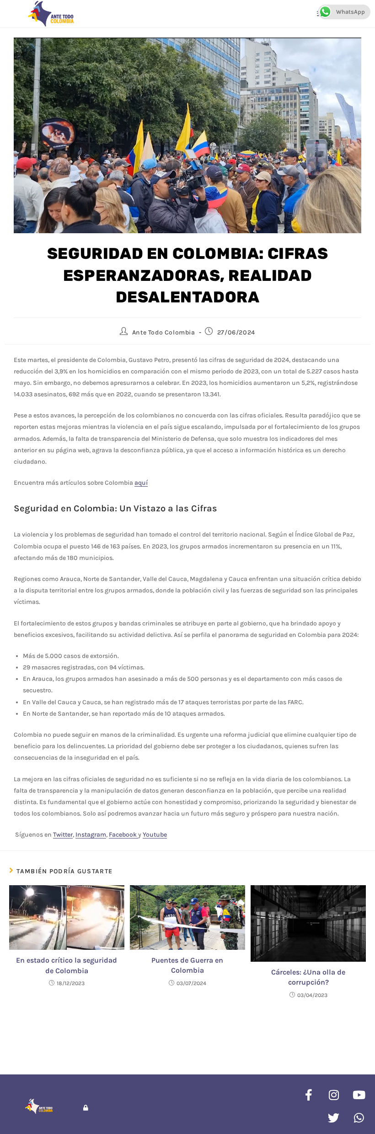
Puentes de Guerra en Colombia (187, 965)
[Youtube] (359, 1095)
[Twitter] (333, 1118)
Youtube (155, 834)
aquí (141, 483)
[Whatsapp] (359, 1118)
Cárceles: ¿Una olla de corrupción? (308, 977)
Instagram (90, 834)
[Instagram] (333, 1095)
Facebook (123, 834)
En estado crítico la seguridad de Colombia (66, 965)
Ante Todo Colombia (163, 332)
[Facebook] (308, 1095)
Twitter (63, 834)
